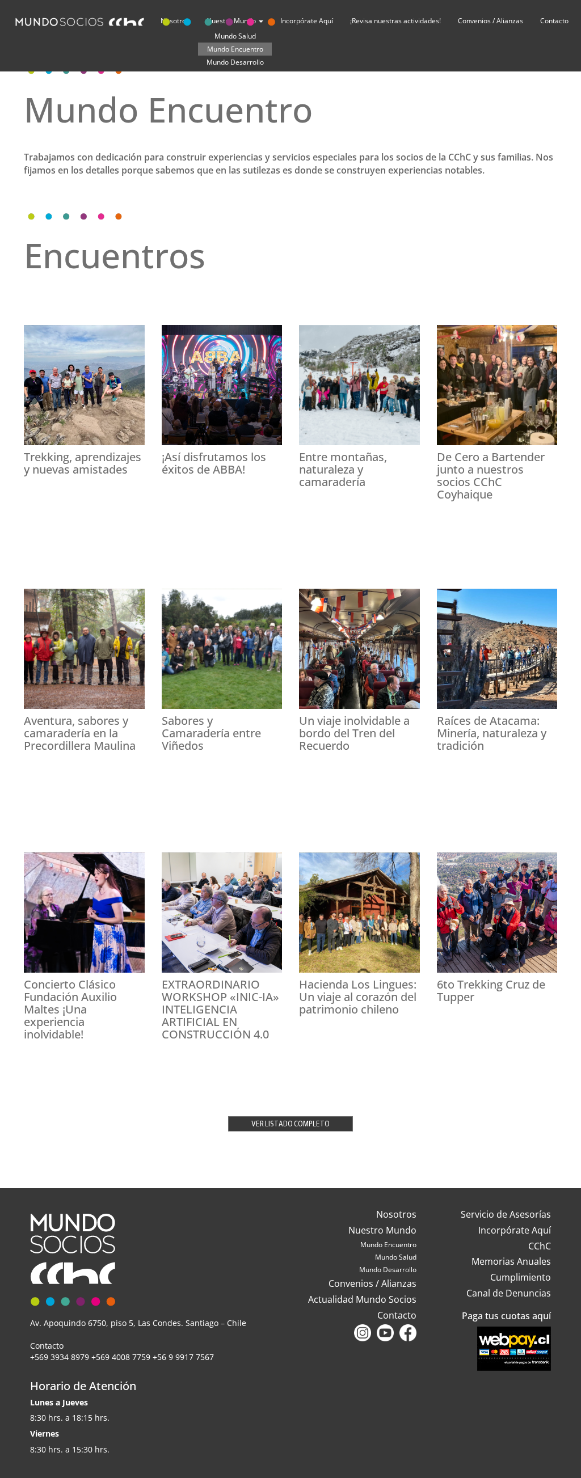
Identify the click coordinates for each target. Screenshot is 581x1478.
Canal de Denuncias (508, 1293)
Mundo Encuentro (235, 49)
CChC (539, 1246)
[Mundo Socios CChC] (147, 19)
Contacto (554, 21)
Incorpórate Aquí (514, 1230)
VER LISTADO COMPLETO (290, 1124)
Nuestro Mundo (382, 1230)
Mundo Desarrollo (235, 62)
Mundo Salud (395, 1257)
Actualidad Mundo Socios (362, 1299)
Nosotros (396, 1214)
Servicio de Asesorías (506, 1214)
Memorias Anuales (511, 1261)
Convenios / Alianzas (490, 21)
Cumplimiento (520, 1277)
